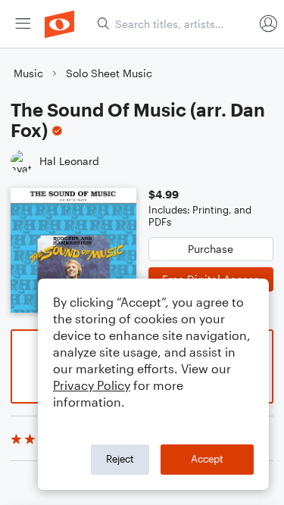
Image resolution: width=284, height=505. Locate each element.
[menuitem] (22, 24)
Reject (120, 459)
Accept (207, 459)
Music (28, 73)
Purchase (210, 248)
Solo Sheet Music (109, 73)
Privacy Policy (91, 385)
